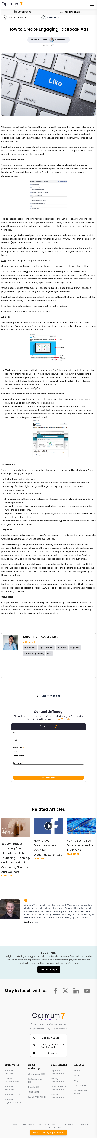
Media (77, 1075)
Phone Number (19, 755)
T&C (42, 1127)
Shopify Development (58, 1080)
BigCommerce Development (58, 1072)
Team (77, 1070)
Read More (7, 876)
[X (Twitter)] (31, 666)
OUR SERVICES (29, 1124)
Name (16, 732)
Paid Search (33, 1091)
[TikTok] (67, 666)
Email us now (50, 1053)
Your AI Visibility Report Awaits (48, 1132)
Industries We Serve (80, 1092)
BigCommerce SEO (35, 1080)
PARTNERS (44, 1124)
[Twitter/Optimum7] (65, 991)
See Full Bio (29, 641)
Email (15, 740)
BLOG (15, 1124)
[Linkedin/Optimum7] (76, 991)
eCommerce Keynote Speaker (13, 1101)
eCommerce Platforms (11, 1088)
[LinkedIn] (85, 666)
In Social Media (39, 39)
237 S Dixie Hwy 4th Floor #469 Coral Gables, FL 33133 (50, 1045)
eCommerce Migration (11, 1072)
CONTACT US (54, 1127)
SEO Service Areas (37, 1096)
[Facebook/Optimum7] (55, 991)
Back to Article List (17, 17)
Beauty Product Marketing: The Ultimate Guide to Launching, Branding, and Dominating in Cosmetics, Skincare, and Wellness (15, 858)
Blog (76, 1080)
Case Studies (80, 1085)
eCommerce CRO (13, 1094)
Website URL (18, 748)
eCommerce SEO (36, 1074)
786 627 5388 (24, 12)
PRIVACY (84, 1124)
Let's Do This (48, 777)
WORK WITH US (69, 1124)
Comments (18, 763)
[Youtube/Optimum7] (87, 991)
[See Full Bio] (37, 642)
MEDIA (55, 1124)
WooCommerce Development (59, 1088)
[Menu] (92, 4)
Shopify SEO (33, 1087)
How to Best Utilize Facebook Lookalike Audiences (80, 845)
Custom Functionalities (12, 1080)
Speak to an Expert (74, 12)
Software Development (58, 1096)
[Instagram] (49, 666)
